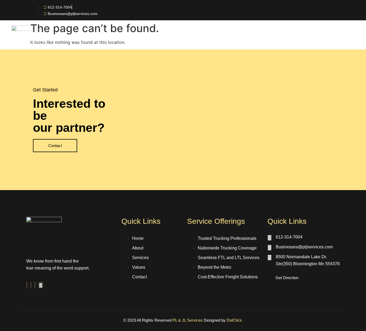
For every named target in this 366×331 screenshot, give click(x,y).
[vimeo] (34, 285)
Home (168, 40)
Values (247, 40)
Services (219, 40)
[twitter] (30, 285)
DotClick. (235, 320)
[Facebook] (26, 285)
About (192, 40)
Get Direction (286, 277)
